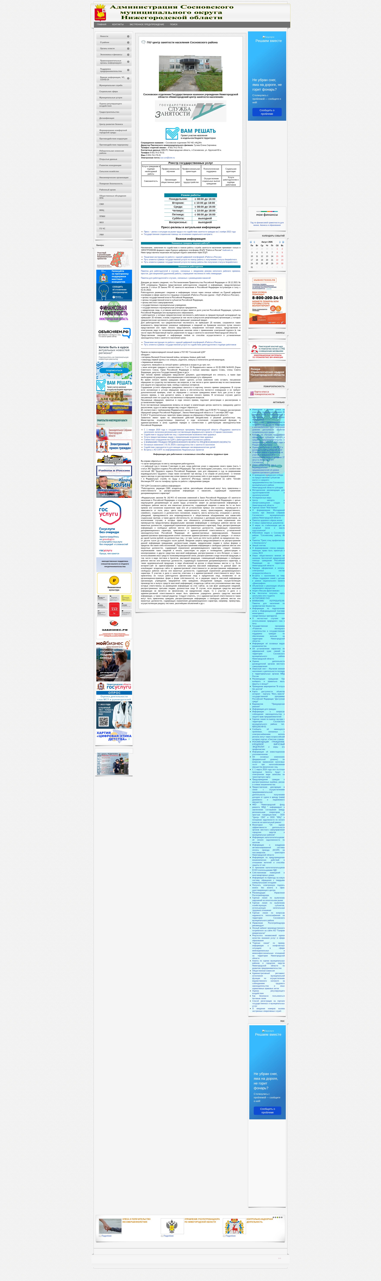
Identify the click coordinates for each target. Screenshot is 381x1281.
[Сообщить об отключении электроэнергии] (114, 300)
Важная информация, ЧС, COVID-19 (112, 78)
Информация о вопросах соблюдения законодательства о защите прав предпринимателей (268, 714)
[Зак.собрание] (114, 439)
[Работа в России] (114, 475)
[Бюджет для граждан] (114, 401)
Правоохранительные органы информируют (111, 62)
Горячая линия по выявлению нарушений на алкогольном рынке (268, 899)
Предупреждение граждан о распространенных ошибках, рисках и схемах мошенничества (268, 782)
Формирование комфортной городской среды (113, 131)
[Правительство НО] (114, 426)
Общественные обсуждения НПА (112, 197)
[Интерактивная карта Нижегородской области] (113, 269)
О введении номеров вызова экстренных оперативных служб (268, 1009)
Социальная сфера (108, 91)
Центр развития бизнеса (111, 124)
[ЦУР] (114, 378)
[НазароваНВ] (114, 497)
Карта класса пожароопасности (264, 392)
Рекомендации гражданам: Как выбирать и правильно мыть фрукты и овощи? (268, 681)
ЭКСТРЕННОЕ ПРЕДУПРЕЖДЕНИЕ (146, 24)
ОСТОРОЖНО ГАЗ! (261, 598)
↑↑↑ (279, 1258)
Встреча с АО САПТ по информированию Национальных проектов (174, 450)
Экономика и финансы (111, 54)
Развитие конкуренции (110, 165)
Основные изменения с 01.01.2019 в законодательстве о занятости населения (179, 445)
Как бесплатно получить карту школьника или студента (268, 594)
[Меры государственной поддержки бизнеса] (113, 681)
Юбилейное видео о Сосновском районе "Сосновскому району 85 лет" (268, 535)
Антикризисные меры (261, 498)
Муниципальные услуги (110, 97)
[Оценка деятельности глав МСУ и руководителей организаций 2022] (114, 701)
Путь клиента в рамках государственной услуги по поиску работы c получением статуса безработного (190, 259)
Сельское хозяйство (109, 171)
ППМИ (102, 216)
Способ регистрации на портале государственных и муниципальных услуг (268, 1003)
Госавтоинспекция (195, 1219)
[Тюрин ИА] (114, 488)
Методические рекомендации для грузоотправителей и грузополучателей (268, 492)
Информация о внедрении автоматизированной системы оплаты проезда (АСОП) (268, 847)
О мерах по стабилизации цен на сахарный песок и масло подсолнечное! (268, 528)
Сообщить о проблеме (267, 112)
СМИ (101, 204)
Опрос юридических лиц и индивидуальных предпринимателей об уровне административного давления (265, 469)
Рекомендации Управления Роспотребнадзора (268, 894)
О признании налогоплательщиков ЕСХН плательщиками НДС (268, 868)
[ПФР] (114, 413)
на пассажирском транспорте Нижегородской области (268, 852)
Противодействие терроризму (113, 145)
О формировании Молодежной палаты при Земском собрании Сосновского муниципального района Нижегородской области (268, 514)
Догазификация (106, 118)
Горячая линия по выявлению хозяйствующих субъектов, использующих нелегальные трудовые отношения (268, 907)
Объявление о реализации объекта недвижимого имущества (268, 587)
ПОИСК (173, 24)
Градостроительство (109, 112)
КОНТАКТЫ (118, 24)
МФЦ (101, 210)
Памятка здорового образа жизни (267, 520)
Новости (104, 36)
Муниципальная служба (110, 85)
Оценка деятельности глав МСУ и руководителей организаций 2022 (267, 448)
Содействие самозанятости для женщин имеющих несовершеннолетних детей (179, 447)
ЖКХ (101, 222)
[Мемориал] (114, 465)
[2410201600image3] (190, 69)
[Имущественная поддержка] (114, 571)
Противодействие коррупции (113, 139)
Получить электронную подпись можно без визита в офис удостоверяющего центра (268, 887)
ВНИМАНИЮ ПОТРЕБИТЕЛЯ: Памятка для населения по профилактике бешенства (268, 603)
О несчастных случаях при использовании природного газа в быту (268, 621)
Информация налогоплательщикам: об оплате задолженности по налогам (268, 840)
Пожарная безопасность (111, 183)
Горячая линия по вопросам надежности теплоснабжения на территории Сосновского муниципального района (268, 917)
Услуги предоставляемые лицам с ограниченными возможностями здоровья (178, 437)
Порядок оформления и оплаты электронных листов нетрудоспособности (268, 570)
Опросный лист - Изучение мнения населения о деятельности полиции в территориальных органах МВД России (268, 672)
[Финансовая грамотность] (114, 321)
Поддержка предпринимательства (111, 70)
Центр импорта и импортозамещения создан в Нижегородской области (268, 502)
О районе (104, 42)
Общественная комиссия (263, 971)
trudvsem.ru (227, 250)
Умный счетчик (259, 545)
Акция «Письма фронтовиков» (265, 591)
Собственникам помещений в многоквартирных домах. (268, 874)
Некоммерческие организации (113, 177)
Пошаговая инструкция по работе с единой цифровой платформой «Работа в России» (183, 257)
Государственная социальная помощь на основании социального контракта (178, 234)
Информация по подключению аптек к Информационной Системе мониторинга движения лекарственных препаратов (268, 612)
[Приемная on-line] (114, 452)
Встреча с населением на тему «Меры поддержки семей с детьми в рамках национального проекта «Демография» (268, 579)
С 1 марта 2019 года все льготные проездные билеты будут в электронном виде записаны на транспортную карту (268, 773)
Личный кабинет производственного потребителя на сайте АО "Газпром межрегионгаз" (268, 930)
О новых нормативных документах (268, 523)
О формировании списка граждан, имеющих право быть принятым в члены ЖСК (268, 550)
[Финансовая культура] (114, 594)
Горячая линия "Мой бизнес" (265, 508)
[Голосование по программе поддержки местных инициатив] (114, 283)
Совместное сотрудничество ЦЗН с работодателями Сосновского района (177, 440)
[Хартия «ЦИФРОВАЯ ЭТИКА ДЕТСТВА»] (114, 743)
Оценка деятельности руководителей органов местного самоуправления (268, 663)
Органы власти (107, 48)
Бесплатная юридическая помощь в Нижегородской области (261, 1222)
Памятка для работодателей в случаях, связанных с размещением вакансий (176, 278)
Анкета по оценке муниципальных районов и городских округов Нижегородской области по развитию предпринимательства (268, 964)
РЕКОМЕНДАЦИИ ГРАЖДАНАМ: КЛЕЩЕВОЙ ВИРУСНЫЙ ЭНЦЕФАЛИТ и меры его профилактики (268, 745)
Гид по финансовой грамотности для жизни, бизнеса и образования (267, 223)
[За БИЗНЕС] (114, 638)
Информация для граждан (264, 709)
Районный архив (107, 190)
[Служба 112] (114, 616)
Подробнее (106, 1236)
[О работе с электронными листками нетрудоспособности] (114, 728)
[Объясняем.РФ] (114, 343)
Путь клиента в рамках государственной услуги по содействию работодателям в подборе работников (190, 345)
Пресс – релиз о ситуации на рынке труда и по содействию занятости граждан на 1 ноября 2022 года (190, 232)
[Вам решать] (114, 390)
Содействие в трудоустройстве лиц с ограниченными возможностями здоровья (180, 434)
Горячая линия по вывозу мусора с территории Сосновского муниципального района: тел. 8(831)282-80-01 (268, 723)
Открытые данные (108, 159)
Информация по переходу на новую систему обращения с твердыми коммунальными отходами (268, 880)
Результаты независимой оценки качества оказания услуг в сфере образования (268, 938)
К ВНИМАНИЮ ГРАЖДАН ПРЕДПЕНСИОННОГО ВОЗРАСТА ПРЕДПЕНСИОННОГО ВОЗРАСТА (187, 442)
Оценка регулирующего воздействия (110, 105)
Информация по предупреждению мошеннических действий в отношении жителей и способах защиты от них (268, 861)
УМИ (101, 235)
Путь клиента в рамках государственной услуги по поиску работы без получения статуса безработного (190, 262)
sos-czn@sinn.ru (167, 158)
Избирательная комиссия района (111, 152)
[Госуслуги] (114, 557)
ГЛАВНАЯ (101, 24)
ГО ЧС (102, 228)
